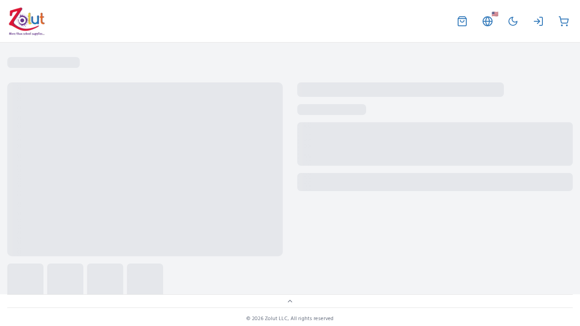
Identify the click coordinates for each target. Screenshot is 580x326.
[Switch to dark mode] (513, 21)
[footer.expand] (290, 301)
